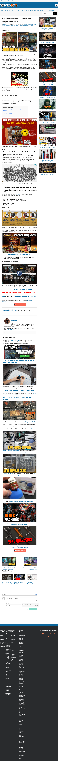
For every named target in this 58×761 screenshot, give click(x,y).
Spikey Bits (4, 29)
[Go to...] (56, 5)
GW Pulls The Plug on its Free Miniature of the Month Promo (19, 582)
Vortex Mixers (52, 10)
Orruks (3, 25)
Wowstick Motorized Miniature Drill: (11, 450)
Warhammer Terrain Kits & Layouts (47, 174)
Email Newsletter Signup (13, 639)
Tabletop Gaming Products (16, 25)
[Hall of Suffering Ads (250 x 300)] (47, 45)
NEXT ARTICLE (34, 564)
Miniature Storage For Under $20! (47, 135)
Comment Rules (8, 664)
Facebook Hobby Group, (23, 295)
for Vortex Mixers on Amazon (29, 500)
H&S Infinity (15, 546)
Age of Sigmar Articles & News (29, 24)
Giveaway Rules (8, 668)
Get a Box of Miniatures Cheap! (47, 42)
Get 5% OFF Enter (17, 523)
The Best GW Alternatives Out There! (47, 147)
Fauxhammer (18, 194)
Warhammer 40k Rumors (27, 25)
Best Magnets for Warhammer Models (19, 524)
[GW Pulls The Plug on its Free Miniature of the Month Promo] (19, 575)
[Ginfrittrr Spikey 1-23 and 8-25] (19, 73)
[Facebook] (47, 633)
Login (36, 594)
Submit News (13, 636)
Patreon (2, 0)
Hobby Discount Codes (6, 10)
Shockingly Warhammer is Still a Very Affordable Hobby (30, 568)
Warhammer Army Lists (2, 640)
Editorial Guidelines (7, 678)
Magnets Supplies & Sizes (33, 10)
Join (56, 1)
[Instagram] (4, 332)
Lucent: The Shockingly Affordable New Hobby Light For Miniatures (18, 361)
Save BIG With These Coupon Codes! (47, 97)
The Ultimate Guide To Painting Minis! (47, 70)
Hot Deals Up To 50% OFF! (47, 109)
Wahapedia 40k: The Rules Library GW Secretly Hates (22, 748)
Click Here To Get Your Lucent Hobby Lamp (19, 391)
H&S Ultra (24, 546)
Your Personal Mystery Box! (25, 422)
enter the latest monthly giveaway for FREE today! (25, 296)
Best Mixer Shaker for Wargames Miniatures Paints (21, 501)
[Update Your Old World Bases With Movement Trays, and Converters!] (7, 575)
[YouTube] (48, 636)
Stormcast (7, 25)
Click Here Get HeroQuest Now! (19, 254)
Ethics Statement (7, 672)
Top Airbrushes (24, 10)
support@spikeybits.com (13, 659)
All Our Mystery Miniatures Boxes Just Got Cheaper (17, 398)
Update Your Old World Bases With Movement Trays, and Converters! (7, 582)
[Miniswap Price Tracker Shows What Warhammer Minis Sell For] (32, 575)
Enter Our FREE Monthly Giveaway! (47, 122)
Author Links (7, 687)
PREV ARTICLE (5, 564)
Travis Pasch (6, 24)
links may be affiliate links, (15, 340)
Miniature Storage (44, 10)
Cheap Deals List (15, 10)
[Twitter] (50, 633)
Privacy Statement (7, 667)
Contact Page (13, 635)
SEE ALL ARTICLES (10, 329)
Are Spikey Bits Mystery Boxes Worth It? (8, 694)
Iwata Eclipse (7, 546)
